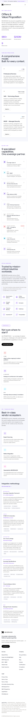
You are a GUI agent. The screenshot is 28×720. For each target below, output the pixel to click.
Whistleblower (5, 694)
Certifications (22, 664)
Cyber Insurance (5, 667)
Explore (7, 109)
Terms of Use (5, 679)
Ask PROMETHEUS (7, 344)
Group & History (22, 654)
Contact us (5, 646)
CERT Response (5, 659)
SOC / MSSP (4, 662)
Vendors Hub (4, 664)
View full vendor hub (6, 486)
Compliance (22, 667)
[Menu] (25, 4)
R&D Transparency (6, 689)
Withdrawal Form (5, 686)
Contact (21, 669)
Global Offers (5, 654)
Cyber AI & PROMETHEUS (7, 657)
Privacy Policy (5, 677)
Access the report (21, 1)
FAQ (20, 657)
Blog (20, 659)
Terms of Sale (5, 681)
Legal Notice (4, 691)
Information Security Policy (8, 684)
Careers (21, 662)
